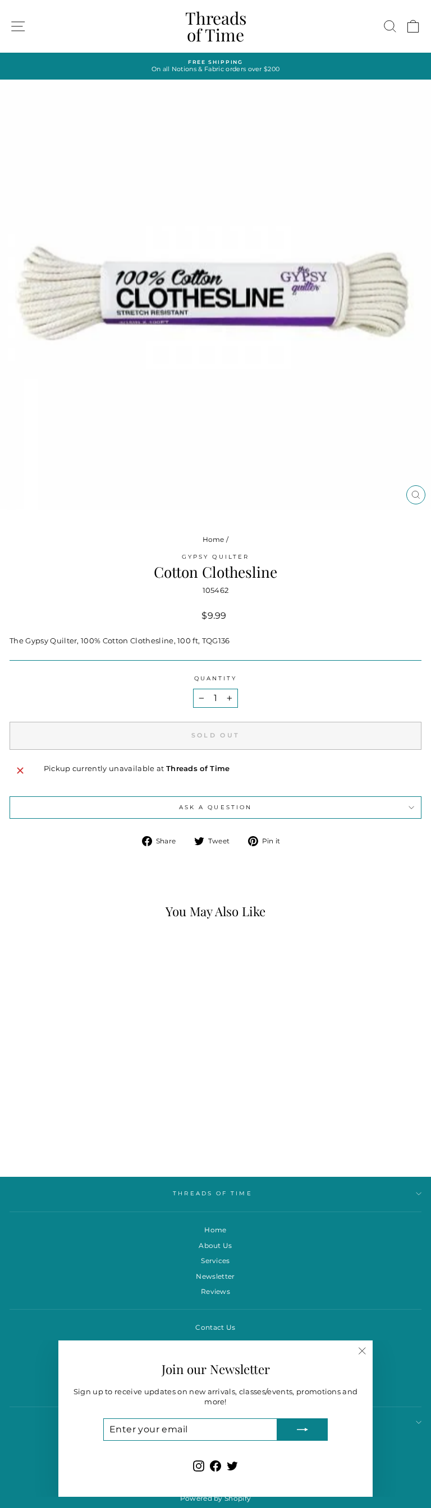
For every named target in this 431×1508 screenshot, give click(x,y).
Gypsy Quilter (215, 556)
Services (215, 1260)
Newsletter (215, 1276)
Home (213, 539)
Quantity (215, 678)
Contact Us (215, 1327)
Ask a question (215, 807)
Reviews (215, 1291)
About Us (215, 1245)
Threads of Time (215, 26)
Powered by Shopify (215, 1498)
